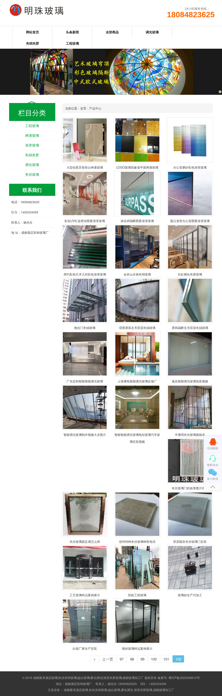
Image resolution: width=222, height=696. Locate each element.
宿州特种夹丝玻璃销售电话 (137, 541)
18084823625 (188, 14)
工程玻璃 (72, 43)
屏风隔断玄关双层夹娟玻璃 (190, 327)
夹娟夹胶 (32, 154)
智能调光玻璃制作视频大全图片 (85, 434)
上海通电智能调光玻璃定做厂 (137, 381)
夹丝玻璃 (32, 174)
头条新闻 (72, 32)
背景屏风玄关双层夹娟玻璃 (137, 327)
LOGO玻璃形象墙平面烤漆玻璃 (137, 167)
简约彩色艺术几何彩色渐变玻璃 (85, 274)
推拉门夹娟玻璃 (84, 327)
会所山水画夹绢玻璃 (137, 274)
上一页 (107, 659)
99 (142, 659)
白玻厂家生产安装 (85, 648)
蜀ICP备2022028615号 (184, 677)
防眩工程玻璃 (137, 595)
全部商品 (112, 32)
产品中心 (95, 108)
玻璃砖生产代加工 (190, 595)
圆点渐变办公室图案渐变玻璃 (190, 221)
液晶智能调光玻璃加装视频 (190, 381)
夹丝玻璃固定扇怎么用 (85, 541)
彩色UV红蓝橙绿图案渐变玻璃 (84, 221)
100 (154, 659)
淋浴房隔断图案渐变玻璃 (137, 221)
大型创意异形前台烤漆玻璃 (85, 167)
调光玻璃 (152, 32)
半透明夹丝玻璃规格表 (190, 434)
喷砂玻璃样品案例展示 (137, 648)
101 (166, 659)
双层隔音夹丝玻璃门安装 (190, 541)
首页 (83, 108)
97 (122, 659)
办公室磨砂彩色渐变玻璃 (190, 167)
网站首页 (32, 32)
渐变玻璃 (32, 145)
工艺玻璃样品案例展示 (85, 595)
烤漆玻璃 (32, 135)
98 (132, 659)
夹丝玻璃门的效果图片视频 (190, 488)
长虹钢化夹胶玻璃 (190, 274)
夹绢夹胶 (32, 43)
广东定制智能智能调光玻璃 (85, 381)
